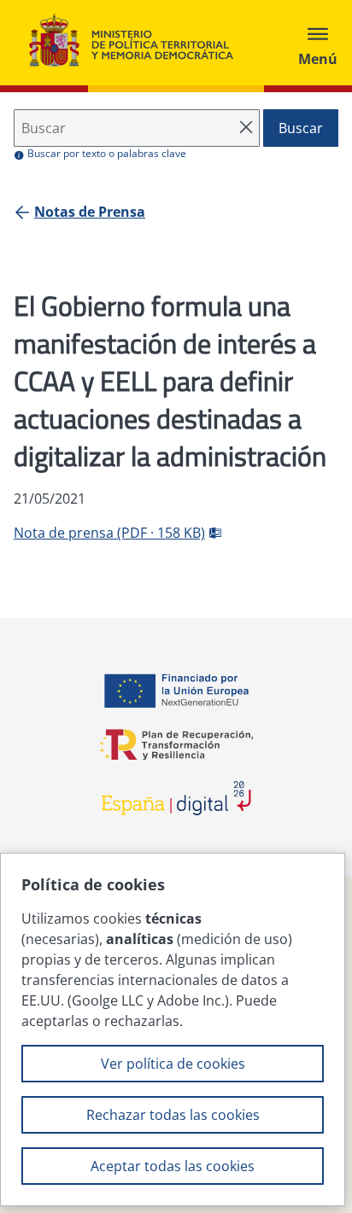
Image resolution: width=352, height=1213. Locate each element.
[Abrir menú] (318, 43)
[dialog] (172, 1029)
